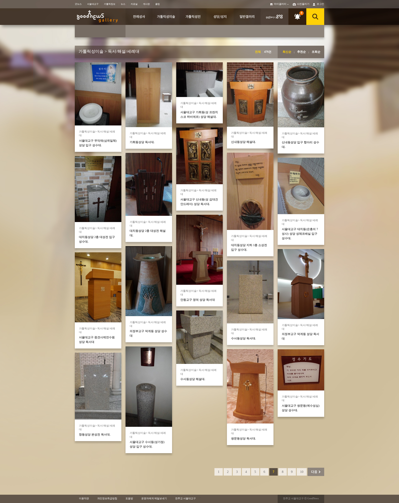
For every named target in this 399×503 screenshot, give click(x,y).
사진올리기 (303, 3)
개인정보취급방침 (107, 498)
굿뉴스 (78, 4)
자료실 (134, 4)
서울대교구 (93, 4)
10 (301, 472)
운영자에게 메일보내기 (154, 498)
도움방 (129, 498)
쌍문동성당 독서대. (243, 438)
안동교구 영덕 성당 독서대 (197, 299)
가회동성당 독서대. (142, 142)
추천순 (301, 51)
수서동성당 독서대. (243, 338)
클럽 (157, 4)
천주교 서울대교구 (185, 498)
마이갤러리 (280, 3)
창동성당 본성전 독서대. (95, 434)
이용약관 (84, 498)
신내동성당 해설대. (243, 142)
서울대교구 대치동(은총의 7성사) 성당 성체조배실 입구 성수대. (300, 234)
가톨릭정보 (109, 4)
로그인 (320, 3)
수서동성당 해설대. (192, 379)
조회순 (316, 51)
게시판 (146, 4)
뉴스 (123, 4)
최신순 (287, 51)
